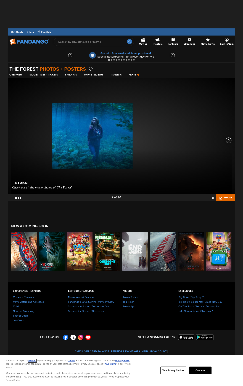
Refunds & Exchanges (125, 351)
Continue (200, 370)
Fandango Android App (205, 337)
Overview (15, 74)
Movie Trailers (131, 297)
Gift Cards (17, 32)
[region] (121, 370)
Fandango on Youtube (88, 337)
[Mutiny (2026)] (163, 251)
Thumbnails (10, 198)
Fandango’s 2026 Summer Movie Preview (91, 302)
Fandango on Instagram (80, 337)
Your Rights (110, 364)
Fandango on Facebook (65, 337)
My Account (158, 351)
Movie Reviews (93, 74)
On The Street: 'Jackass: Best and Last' (199, 306)
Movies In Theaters (23, 297)
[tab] (109, 60)
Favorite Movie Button (90, 69)
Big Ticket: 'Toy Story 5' (191, 297)
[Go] (129, 41)
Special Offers (20, 315)
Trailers (116, 74)
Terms (71, 360)
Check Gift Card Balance (92, 351)
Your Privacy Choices (173, 370)
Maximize (213, 198)
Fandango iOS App (186, 337)
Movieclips (129, 306)
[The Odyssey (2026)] (191, 251)
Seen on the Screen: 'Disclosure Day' (88, 306)
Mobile (16, 306)
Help (145, 351)
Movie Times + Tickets (44, 74)
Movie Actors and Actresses (28, 302)
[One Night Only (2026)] (108, 251)
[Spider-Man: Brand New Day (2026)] (24, 251)
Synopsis (71, 74)
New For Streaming (23, 311)
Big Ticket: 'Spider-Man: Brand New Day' (200, 302)
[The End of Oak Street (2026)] (135, 251)
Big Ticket (128, 302)
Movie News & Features (81, 297)
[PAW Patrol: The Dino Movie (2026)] (80, 251)
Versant (32, 360)
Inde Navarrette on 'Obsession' (195, 311)
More (132, 74)
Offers (30, 32)
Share (227, 197)
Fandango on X (73, 337)
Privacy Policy (122, 360)
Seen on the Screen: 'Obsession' (86, 311)
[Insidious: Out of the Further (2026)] (52, 251)
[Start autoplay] (18, 197)
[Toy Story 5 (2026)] (219, 251)
